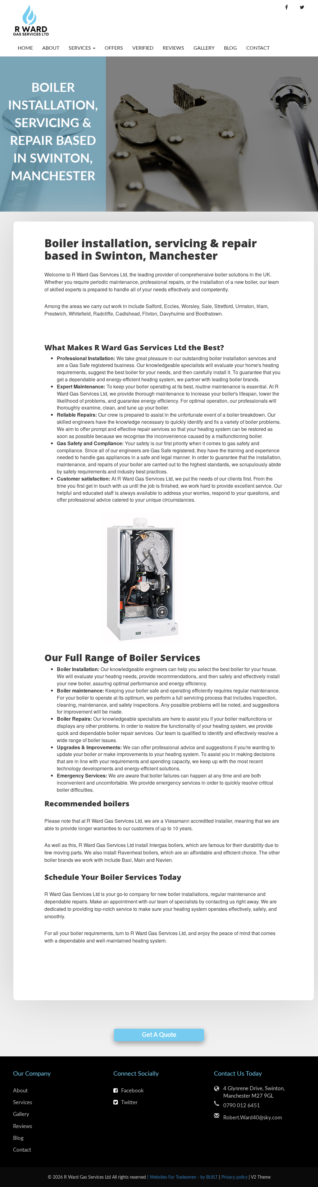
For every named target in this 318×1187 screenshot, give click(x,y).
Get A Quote (159, 1035)
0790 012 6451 (241, 1105)
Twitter (129, 1102)
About (50, 48)
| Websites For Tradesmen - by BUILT (183, 1177)
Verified (142, 48)
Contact (255, 48)
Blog (230, 48)
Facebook (132, 1090)
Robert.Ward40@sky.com (252, 1117)
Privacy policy (235, 1177)
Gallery (204, 48)
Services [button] (80, 48)
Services (22, 1102)
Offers (114, 48)
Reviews (173, 48)
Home (25, 48)
